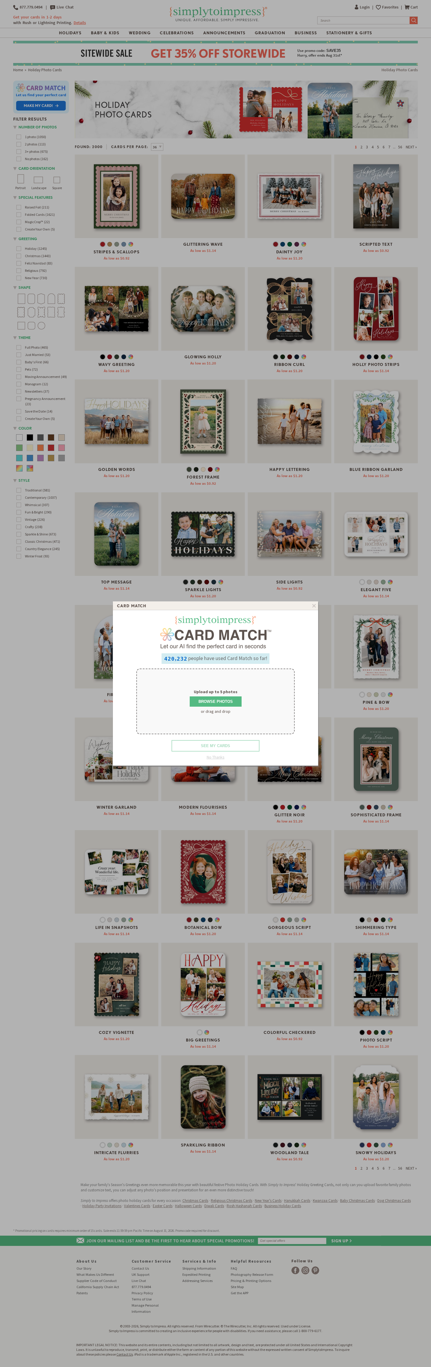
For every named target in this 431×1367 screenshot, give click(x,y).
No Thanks (216, 757)
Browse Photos (215, 701)
